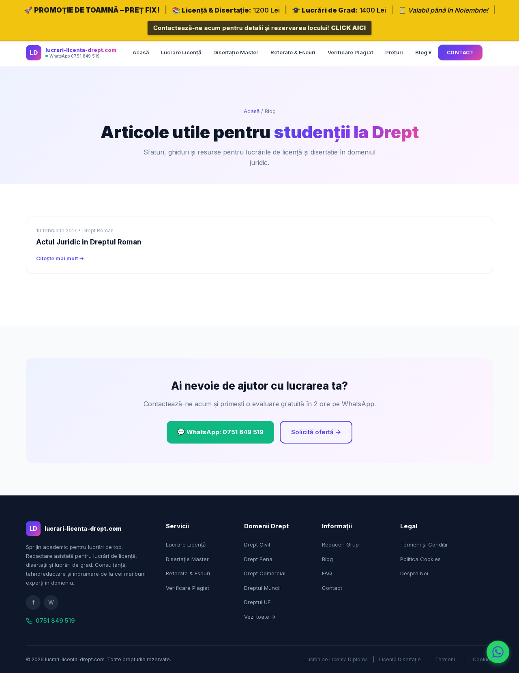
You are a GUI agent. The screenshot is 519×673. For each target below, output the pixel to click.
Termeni (445, 659)
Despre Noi (414, 573)
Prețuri (394, 52)
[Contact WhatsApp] (498, 652)
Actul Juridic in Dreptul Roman (89, 242)
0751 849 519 (55, 620)
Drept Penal (259, 559)
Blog (327, 559)
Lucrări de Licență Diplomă (336, 659)
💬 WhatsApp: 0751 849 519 (220, 432)
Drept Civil (257, 544)
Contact (460, 52)
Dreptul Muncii (262, 588)
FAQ (327, 573)
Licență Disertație (400, 659)
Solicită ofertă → (316, 432)
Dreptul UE (257, 602)
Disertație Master (235, 52)
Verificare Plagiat (350, 52)
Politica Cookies (420, 559)
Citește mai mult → (60, 258)
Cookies (483, 659)
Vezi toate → (260, 616)
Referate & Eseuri (292, 52)
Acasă (141, 52)
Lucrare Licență (181, 52)
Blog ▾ (423, 52)
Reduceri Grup (340, 544)
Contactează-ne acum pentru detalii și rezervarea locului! (259, 28)
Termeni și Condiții (423, 544)
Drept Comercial (264, 573)
